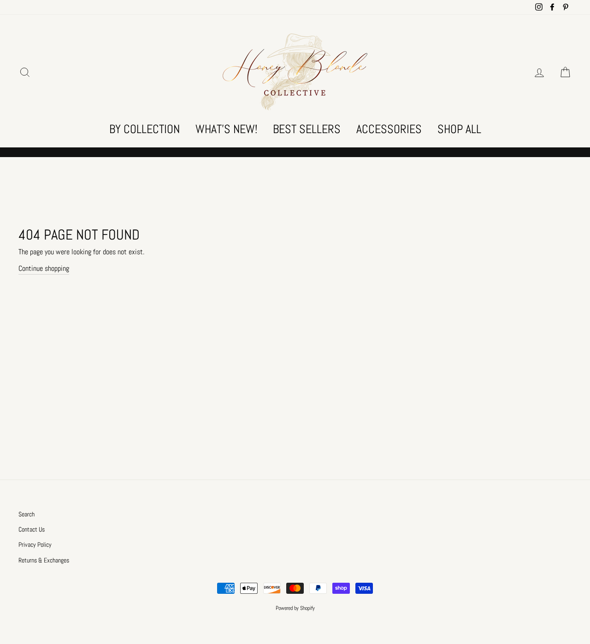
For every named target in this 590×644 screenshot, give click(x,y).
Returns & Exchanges (43, 560)
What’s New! (226, 129)
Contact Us (31, 529)
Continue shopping (43, 268)
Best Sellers (307, 129)
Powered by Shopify (295, 608)
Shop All (459, 129)
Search (26, 514)
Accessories (389, 129)
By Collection (144, 129)
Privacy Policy (35, 545)
